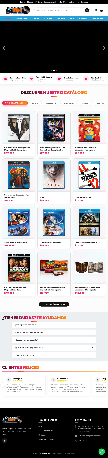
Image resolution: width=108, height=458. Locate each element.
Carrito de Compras (46, 439)
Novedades (68, 103)
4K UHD (35, 103)
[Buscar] (87, 10)
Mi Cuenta (42, 435)
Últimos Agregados (14, 103)
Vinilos (100, 103)
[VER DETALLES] (18, 127)
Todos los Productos (46, 431)
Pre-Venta (51, 103)
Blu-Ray (85, 103)
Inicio (40, 426)
